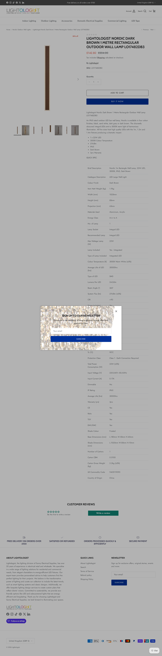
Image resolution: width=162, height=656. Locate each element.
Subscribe (80, 339)
